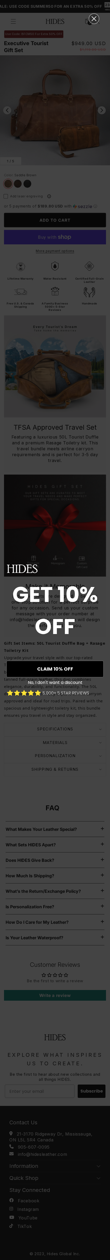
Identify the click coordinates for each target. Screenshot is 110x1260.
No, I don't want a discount (55, 682)
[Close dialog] (94, 18)
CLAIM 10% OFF (55, 669)
